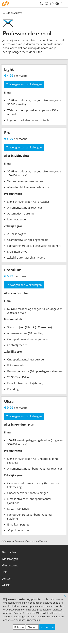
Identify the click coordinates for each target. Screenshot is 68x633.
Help (4, 572)
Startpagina (9, 552)
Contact (6, 578)
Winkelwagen (10, 559)
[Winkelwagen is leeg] (63, 4)
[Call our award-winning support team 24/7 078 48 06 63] (51, 3)
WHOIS (6, 585)
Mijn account (10, 565)
